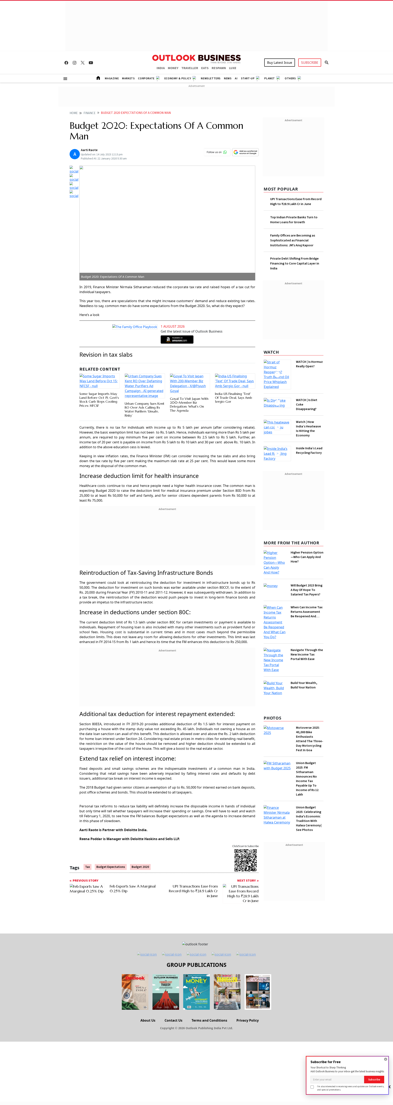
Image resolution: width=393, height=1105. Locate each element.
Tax (87, 866)
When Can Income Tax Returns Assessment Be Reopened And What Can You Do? (307, 602)
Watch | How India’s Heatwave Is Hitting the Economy (308, 426)
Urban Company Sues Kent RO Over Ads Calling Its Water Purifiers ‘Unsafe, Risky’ (144, 409)
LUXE (232, 68)
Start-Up (248, 78)
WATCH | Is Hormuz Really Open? (302, 366)
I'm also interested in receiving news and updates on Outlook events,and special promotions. (350, 1088)
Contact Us (173, 1001)
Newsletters (211, 78)
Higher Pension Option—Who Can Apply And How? (307, 558)
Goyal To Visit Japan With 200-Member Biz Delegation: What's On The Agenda (189, 409)
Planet (269, 78)
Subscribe (374, 1079)
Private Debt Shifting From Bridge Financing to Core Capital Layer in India (294, 263)
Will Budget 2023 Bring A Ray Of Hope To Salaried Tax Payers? (306, 580)
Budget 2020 (140, 866)
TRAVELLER (189, 68)
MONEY (173, 68)
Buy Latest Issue (279, 62)
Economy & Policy (177, 78)
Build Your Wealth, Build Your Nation (304, 643)
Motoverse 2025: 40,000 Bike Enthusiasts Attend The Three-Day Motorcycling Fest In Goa (309, 695)
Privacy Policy (247, 1001)
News (228, 78)
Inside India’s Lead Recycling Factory (308, 450)
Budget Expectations (110, 866)
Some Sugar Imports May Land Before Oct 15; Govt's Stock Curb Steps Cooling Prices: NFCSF (99, 409)
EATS (205, 68)
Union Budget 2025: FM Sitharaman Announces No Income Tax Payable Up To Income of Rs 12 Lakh (307, 735)
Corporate (146, 78)
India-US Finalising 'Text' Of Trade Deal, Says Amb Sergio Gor (233, 407)
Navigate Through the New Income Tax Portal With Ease (307, 624)
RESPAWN (219, 68)
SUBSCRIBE (309, 62)
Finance (89, 113)
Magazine (112, 78)
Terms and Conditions (209, 1001)
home (74, 113)
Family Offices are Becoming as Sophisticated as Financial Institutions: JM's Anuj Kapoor (292, 240)
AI (236, 78)
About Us (147, 1001)
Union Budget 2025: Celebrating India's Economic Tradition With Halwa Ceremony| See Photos (309, 774)
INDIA (161, 68)
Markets (128, 78)
